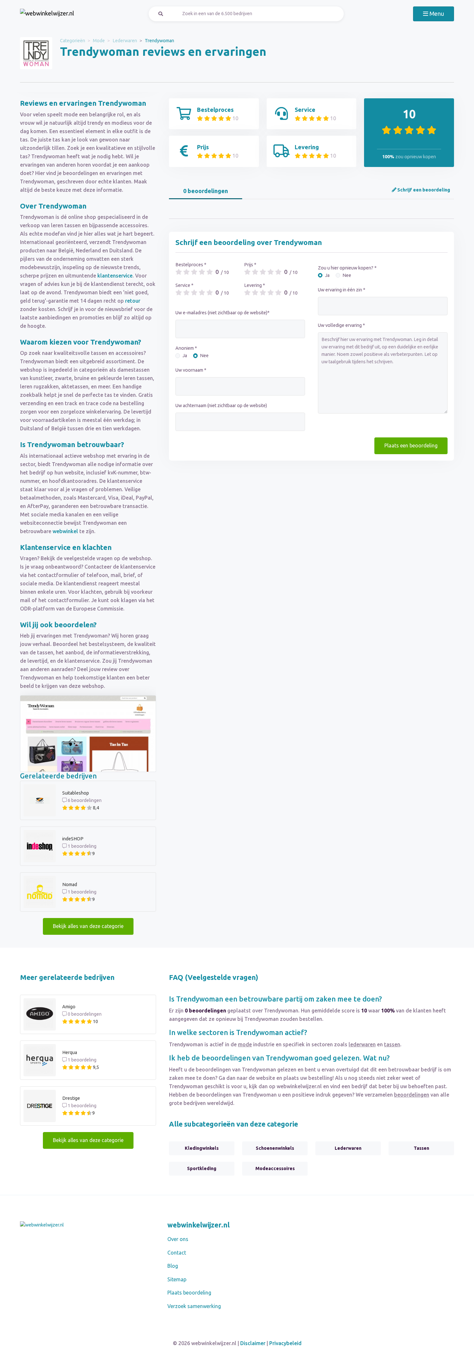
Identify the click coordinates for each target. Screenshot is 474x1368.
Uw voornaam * (190, 370)
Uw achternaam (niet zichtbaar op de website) (221, 405)
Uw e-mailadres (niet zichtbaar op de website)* (222, 312)
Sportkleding (201, 1168)
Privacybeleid (285, 1343)
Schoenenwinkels (275, 1148)
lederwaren (362, 1044)
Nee (204, 355)
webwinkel (65, 531)
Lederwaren (125, 40)
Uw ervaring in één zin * (341, 289)
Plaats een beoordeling (411, 445)
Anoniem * (186, 348)
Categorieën (72, 40)
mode (245, 1044)
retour (132, 301)
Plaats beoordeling (189, 1292)
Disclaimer (252, 1343)
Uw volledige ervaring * (341, 325)
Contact (176, 1253)
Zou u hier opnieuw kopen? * (347, 267)
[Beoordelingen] (47, 13)
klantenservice (115, 275)
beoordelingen (411, 1095)
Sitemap (176, 1279)
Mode (99, 40)
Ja (185, 355)
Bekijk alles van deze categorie (88, 926)
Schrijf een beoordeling (423, 189)
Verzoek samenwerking (194, 1306)
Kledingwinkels (202, 1148)
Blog (172, 1266)
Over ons (177, 1239)
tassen (392, 1044)
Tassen (421, 1148)
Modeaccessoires (275, 1168)
